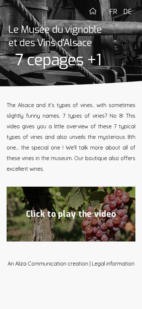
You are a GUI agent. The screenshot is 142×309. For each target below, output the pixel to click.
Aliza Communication (40, 263)
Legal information (113, 263)
